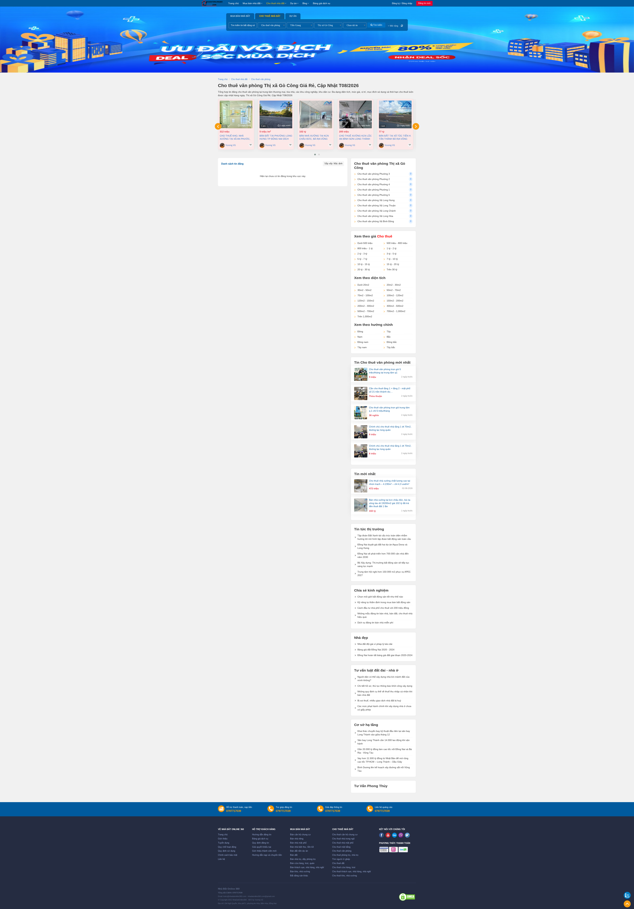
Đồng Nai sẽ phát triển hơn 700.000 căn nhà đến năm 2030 (383, 555)
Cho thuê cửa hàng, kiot (343, 867)
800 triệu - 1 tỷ (365, 248)
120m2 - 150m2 (365, 300)
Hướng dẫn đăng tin (261, 834)
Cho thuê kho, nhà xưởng (344, 876)
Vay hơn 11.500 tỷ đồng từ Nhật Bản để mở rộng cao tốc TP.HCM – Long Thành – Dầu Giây (382, 760)
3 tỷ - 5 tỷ (391, 253)
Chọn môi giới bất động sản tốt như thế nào (380, 596)
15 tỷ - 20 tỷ (393, 264)
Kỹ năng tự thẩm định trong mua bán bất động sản (383, 602)
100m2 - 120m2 (395, 295)
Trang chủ (233, 3)
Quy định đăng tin (260, 843)
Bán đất (294, 855)
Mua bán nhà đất (252, 3)
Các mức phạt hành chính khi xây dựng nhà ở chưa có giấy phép (384, 708)
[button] (315, 154)
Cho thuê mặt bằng (341, 847)
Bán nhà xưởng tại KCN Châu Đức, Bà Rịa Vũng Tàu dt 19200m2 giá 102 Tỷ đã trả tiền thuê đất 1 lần (315, 137)
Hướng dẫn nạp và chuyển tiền (267, 855)
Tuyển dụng (223, 843)
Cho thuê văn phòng (341, 851)
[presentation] (218, 126)
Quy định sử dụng (226, 851)
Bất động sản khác (299, 876)
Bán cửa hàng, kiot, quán (302, 863)
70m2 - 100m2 (365, 295)
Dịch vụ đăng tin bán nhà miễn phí (375, 622)
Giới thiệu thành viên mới (264, 851)
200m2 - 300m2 (365, 306)
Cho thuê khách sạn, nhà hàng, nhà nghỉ (351, 871)
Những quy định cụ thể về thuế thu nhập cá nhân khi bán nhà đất (384, 693)
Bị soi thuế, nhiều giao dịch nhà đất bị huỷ (379, 700)
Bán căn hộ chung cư (300, 834)
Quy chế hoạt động (227, 847)
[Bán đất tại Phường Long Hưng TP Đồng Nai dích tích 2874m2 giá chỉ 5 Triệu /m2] (276, 114)
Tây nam (362, 347)
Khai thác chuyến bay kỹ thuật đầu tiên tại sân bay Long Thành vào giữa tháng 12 (383, 733)
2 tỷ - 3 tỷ (362, 253)
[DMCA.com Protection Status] (407, 897)
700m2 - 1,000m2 (396, 311)
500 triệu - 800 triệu (397, 243)
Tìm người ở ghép (341, 859)
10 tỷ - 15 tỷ (363, 264)
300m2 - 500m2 (395, 306)
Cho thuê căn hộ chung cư (345, 834)
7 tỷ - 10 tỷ (392, 259)
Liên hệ (221, 859)
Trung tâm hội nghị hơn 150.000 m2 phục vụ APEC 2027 (384, 573)
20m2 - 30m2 (394, 284)
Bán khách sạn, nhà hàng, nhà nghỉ (307, 867)
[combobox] (272, 25)
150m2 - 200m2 (395, 300)
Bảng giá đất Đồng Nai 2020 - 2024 (375, 649)
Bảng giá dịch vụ (321, 3)
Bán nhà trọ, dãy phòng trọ (303, 859)
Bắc (389, 336)
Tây (389, 331)
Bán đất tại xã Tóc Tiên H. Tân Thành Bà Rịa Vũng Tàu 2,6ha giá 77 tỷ (395, 137)
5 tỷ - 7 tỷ (362, 259)
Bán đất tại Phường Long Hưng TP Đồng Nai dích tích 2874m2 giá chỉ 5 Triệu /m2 (276, 137)
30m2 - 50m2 (364, 290)
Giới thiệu (222, 839)
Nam (359, 336)
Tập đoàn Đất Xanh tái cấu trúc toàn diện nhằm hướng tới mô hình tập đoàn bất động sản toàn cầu (384, 537)
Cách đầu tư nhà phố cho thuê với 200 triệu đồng (383, 608)
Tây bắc (391, 347)
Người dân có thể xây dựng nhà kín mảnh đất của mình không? (383, 678)
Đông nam (362, 342)
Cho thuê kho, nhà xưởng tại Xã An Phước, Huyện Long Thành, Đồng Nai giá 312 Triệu (236, 137)
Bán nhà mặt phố (298, 843)
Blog (304, 3)
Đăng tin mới (424, 3)
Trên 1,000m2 (364, 316)
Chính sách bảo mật (227, 855)
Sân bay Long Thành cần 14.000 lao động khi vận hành (383, 742)
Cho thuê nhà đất (275, 3)
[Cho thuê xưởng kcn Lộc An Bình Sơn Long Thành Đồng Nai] (355, 114)
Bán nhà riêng (296, 839)
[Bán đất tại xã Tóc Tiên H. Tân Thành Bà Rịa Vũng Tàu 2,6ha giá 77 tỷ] (395, 114)
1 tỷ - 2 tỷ (391, 248)
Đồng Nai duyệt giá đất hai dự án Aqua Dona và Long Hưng (382, 546)
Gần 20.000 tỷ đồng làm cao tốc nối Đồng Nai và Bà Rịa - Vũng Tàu (384, 751)
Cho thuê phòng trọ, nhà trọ (345, 855)
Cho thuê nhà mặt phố (342, 843)
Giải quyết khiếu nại (261, 847)
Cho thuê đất (338, 863)
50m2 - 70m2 (394, 290)
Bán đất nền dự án (299, 851)
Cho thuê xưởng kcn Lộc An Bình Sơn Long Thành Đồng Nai (355, 137)
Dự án (293, 3)
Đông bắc (392, 342)
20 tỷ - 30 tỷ (363, 269)
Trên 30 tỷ (392, 269)
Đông (360, 331)
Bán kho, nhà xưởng (300, 871)
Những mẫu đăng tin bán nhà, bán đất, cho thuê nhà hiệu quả (384, 615)
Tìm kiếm (377, 25)
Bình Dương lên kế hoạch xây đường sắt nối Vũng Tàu (383, 769)
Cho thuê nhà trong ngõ (343, 839)
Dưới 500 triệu (364, 243)
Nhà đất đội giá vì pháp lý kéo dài (374, 644)
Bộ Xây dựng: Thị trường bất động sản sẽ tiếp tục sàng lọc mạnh (383, 564)
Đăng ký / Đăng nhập (402, 3)
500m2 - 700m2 (365, 311)
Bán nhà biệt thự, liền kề (302, 847)
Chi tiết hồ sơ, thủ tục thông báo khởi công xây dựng (384, 686)
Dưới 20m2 (363, 284)
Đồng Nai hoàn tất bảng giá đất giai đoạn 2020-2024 (384, 655)
